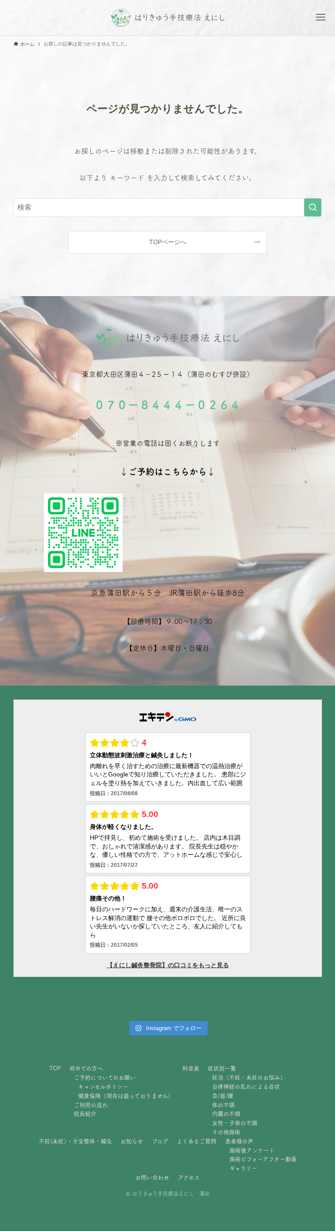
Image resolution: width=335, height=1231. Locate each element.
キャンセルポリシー (103, 1087)
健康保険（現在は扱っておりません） (126, 1096)
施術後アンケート (252, 1150)
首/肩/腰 (222, 1096)
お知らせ (131, 1141)
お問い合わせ (152, 1177)
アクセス (189, 1177)
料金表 (190, 1068)
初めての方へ (86, 1068)
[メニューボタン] (320, 17)
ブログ (160, 1141)
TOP (55, 1068)
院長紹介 (85, 1114)
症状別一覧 (222, 1068)
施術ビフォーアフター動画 (263, 1159)
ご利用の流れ (91, 1105)
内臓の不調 (226, 1114)
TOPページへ (167, 241)
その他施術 (226, 1132)
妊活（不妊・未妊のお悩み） (249, 1077)
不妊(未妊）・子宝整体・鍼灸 (75, 1141)
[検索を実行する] (312, 207)
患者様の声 (239, 1141)
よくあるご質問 (196, 1141)
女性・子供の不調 (234, 1123)
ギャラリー (243, 1168)
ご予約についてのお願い (105, 1077)
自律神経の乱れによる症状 (246, 1087)
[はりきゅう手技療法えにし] (167, 17)
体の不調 (223, 1105)
